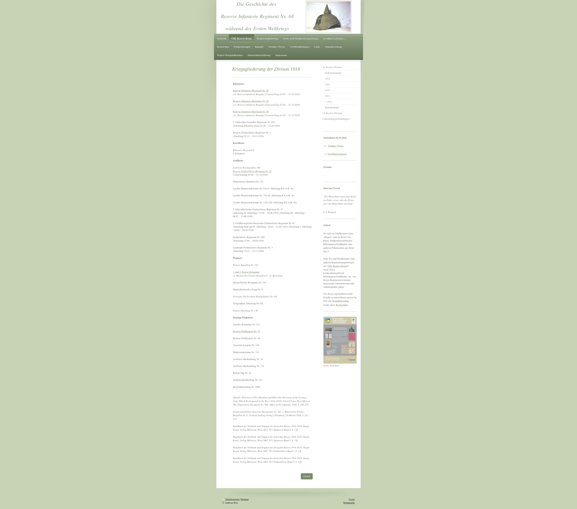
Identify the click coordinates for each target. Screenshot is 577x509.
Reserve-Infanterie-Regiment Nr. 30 (251, 101)
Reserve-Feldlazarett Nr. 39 (246, 331)
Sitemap (245, 499)
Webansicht (349, 502)
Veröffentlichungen (336, 154)
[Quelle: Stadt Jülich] (340, 340)
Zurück (306, 476)
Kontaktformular (340, 300)
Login (352, 499)
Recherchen (341, 305)
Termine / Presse (336, 145)
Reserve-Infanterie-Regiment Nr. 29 (251, 90)
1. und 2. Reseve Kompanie (246, 272)
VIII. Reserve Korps (337, 266)
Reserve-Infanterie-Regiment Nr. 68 (251, 111)
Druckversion (232, 499)
